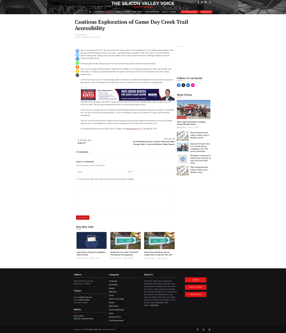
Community (98, 12)
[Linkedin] (77, 59)
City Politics (109, 12)
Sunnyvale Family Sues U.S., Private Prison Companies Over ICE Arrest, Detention (200, 147)
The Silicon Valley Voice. (93, 329)
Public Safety (137, 12)
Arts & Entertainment (152, 12)
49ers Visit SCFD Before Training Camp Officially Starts (191, 122)
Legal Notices (205, 12)
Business (173, 12)
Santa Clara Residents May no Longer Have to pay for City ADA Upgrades (158, 255)
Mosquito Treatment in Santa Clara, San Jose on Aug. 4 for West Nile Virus (200, 159)
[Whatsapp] (77, 63)
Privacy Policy (79, 316)
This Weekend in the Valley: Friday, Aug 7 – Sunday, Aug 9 (199, 169)
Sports (164, 12)
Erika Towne (181, 127)
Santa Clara (79, 12)
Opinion (118, 12)
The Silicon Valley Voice (143, 3)
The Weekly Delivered (189, 12)
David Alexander (82, 258)
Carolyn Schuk (81, 35)
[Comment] (77, 75)
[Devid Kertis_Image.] (128, 95)
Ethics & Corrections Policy (83, 319)
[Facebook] (77, 51)
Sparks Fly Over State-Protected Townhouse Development (124, 253)
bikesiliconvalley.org (133, 129)
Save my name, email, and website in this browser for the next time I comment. (106, 179)
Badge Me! (82, 143)
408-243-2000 (84, 300)
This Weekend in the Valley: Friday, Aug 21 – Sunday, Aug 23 (200, 135)
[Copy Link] (77, 71)
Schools (127, 12)
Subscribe (195, 280)
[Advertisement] (194, 62)
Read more (155, 305)
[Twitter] (77, 55)
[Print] (77, 67)
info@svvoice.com (85, 297)
